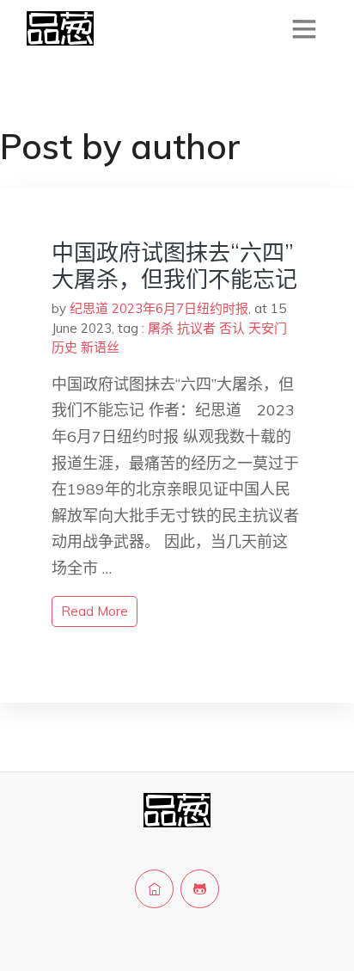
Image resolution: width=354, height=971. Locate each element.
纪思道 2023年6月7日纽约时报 (159, 308)
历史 (64, 347)
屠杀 (161, 328)
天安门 (267, 328)
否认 (232, 328)
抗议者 (196, 328)
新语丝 (100, 347)
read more (94, 611)
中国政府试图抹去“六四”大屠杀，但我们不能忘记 (174, 265)
